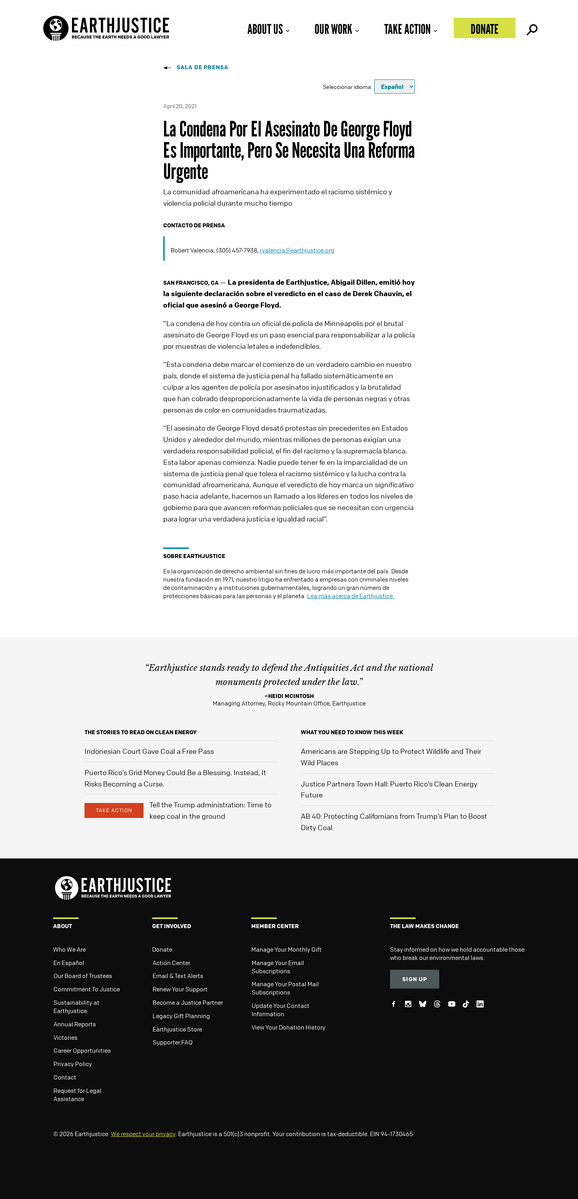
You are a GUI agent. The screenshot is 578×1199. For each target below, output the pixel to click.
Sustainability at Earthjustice (76, 1006)
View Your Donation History (289, 1027)
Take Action (407, 29)
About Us (265, 29)
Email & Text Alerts (178, 976)
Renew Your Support (180, 989)
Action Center (171, 963)
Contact (64, 1077)
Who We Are (69, 949)
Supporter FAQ (173, 1042)
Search (531, 28)
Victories (65, 1037)
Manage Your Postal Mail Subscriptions (285, 988)
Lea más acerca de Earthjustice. (350, 596)
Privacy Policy (72, 1064)
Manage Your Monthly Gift (286, 949)
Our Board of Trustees (82, 976)
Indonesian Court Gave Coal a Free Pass (149, 751)
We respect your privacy (143, 1134)
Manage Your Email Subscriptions (278, 967)
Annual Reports (74, 1024)
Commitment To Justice (86, 989)
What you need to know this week (352, 732)
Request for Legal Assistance (77, 1095)
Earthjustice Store (177, 1029)
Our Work (333, 29)
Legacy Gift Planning (181, 1016)
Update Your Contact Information (280, 1010)
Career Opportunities (82, 1050)
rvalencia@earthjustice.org (297, 250)
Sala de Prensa (202, 67)
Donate (485, 29)
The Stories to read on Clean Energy (141, 732)
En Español (68, 963)
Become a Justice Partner (188, 1002)
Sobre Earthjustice (194, 556)
